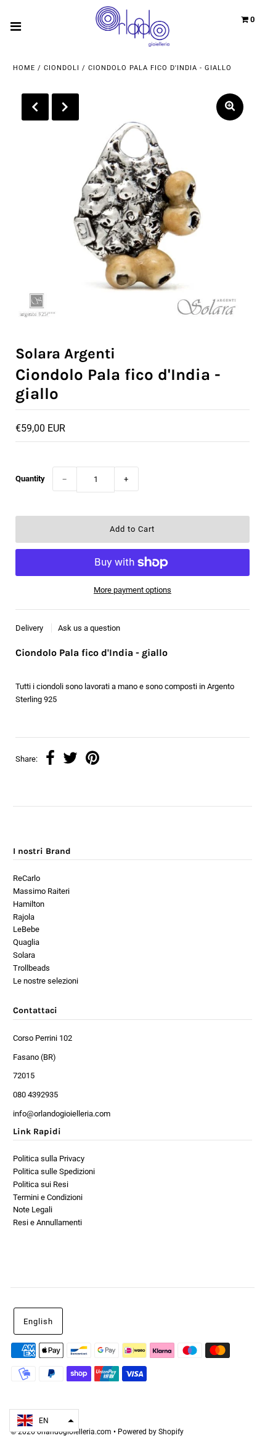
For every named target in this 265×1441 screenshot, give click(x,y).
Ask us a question (89, 628)
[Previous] (35, 106)
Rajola (24, 917)
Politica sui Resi (40, 1184)
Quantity (30, 478)
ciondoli (62, 68)
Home (24, 68)
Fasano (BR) (34, 1057)
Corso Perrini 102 (42, 1038)
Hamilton (28, 904)
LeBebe (26, 929)
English (38, 1321)
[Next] (65, 106)
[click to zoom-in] (229, 106)
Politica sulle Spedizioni (54, 1171)
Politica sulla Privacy (48, 1158)
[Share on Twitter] (70, 759)
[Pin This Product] (92, 759)
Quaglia (26, 942)
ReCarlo (26, 878)
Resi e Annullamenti (47, 1222)
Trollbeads (31, 968)
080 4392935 (35, 1094)
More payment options (132, 589)
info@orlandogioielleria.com (61, 1113)
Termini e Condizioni (48, 1197)
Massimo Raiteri (41, 891)
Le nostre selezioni (45, 980)
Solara (24, 955)
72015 (24, 1075)
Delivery (30, 628)
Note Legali (32, 1209)
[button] (44, 1420)
